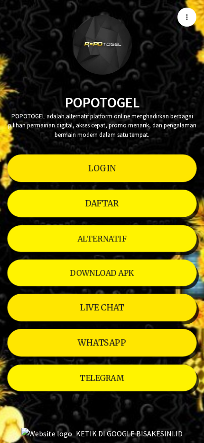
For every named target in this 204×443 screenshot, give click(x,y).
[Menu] (186, 17)
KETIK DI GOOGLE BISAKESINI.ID (129, 433)
